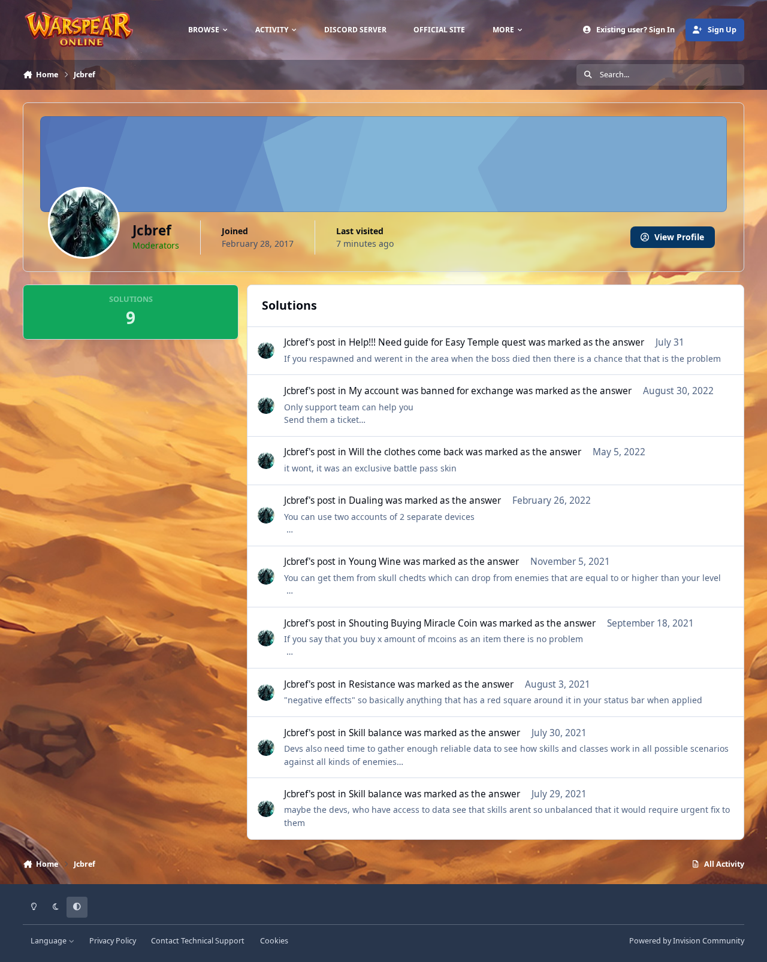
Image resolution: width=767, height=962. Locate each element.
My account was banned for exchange (431, 391)
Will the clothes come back (406, 452)
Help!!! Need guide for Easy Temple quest (437, 342)
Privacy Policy (112, 941)
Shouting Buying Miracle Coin (413, 623)
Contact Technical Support (197, 941)
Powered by (686, 941)
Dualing (366, 500)
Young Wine (375, 561)
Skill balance (375, 733)
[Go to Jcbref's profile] (266, 350)
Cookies (274, 941)
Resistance (372, 684)
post (326, 342)
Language (49, 941)
